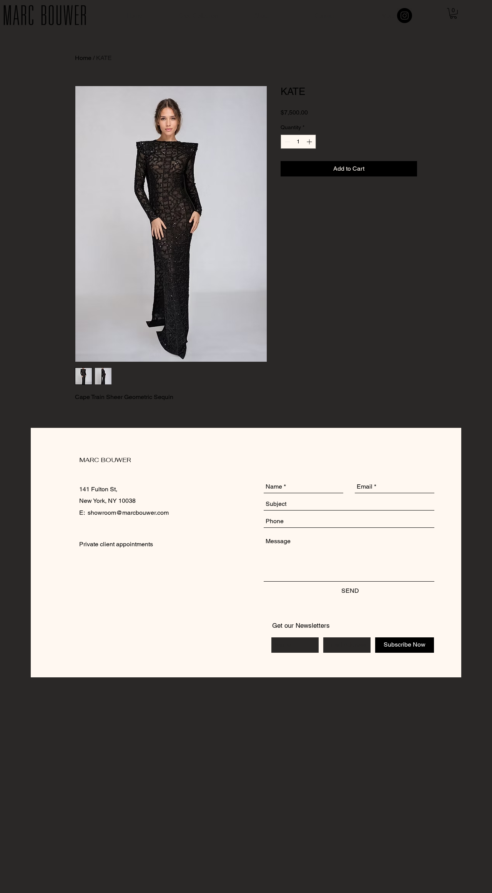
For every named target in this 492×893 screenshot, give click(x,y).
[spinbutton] (298, 141)
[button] (453, 13)
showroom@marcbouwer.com (128, 512)
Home (83, 58)
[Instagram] (404, 15)
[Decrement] (286, 141)
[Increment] (310, 141)
